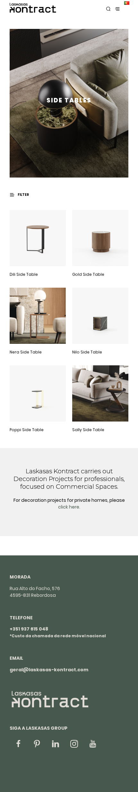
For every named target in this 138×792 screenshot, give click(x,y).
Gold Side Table (88, 274)
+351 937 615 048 (29, 629)
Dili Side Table (24, 274)
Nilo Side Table (87, 352)
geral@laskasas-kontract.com (49, 669)
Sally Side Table (88, 429)
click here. (69, 507)
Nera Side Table (26, 352)
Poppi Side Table (27, 429)
